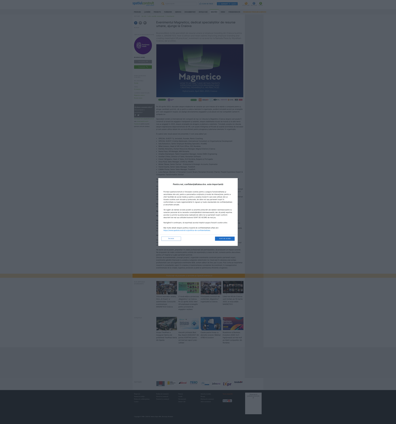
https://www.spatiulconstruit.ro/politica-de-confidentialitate (186, 230)
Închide (171, 238)
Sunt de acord (225, 238)
